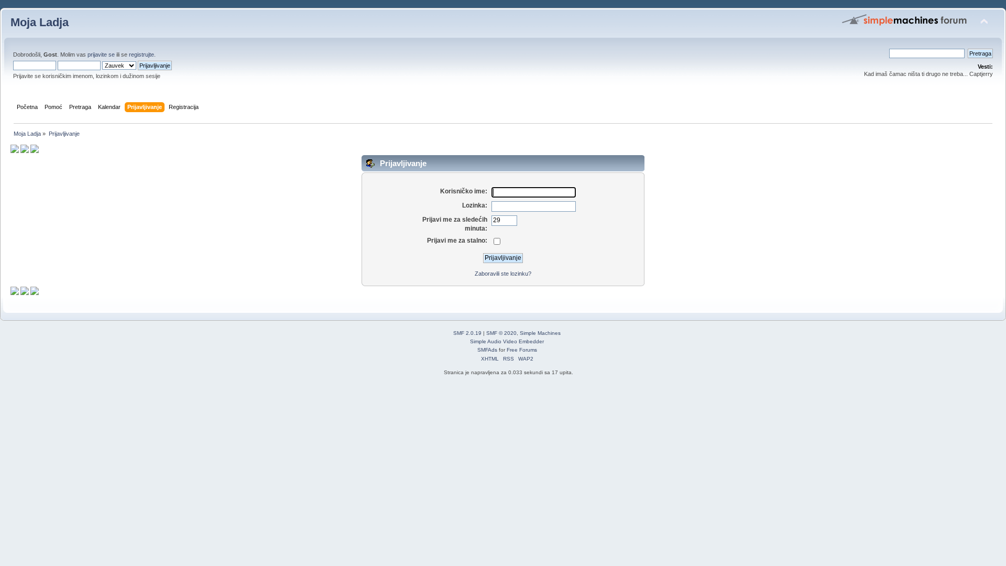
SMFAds (487, 350)
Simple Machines (540, 333)
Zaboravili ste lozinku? (503, 273)
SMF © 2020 (501, 333)
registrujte (141, 54)
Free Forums (522, 350)
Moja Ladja (39, 22)
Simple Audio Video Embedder (507, 341)
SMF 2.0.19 (467, 333)
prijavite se (101, 54)
